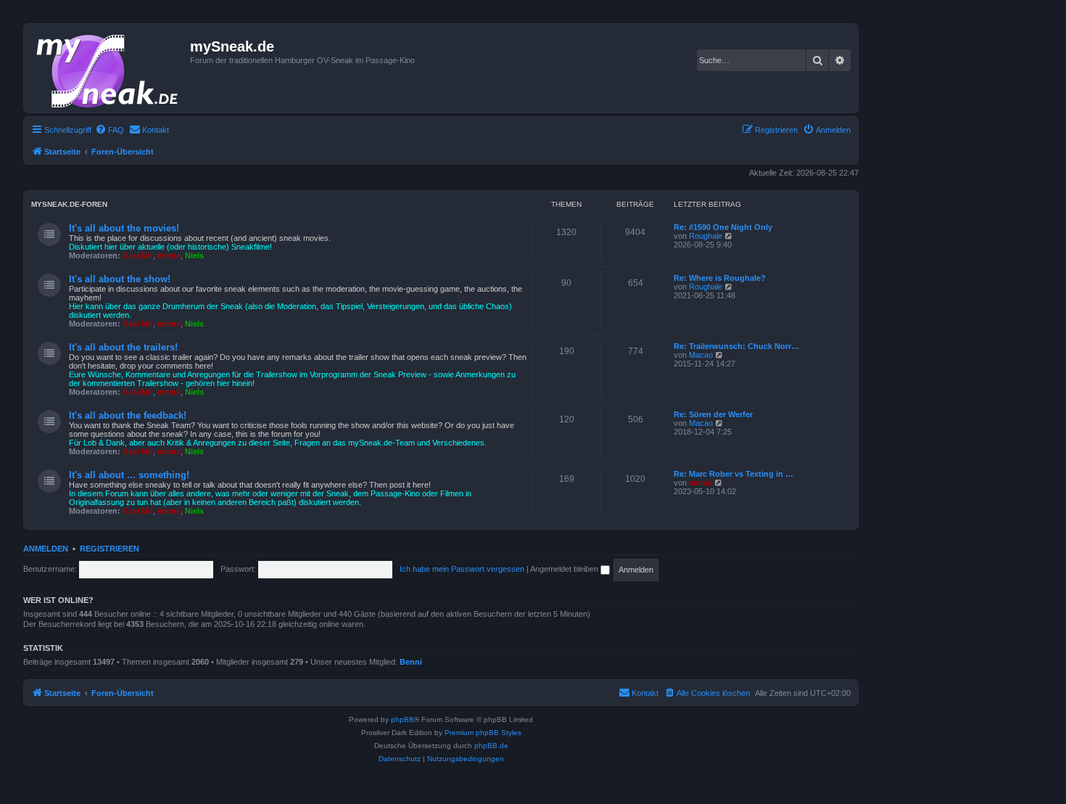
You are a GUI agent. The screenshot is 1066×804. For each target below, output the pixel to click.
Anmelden (45, 548)
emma (169, 255)
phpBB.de (491, 746)
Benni (411, 661)
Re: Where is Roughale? (720, 278)
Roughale (705, 235)
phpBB (402, 719)
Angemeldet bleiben (565, 569)
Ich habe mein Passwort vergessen (462, 569)
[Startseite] (109, 68)
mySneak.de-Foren (69, 204)
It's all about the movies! (124, 228)
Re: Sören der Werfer (713, 414)
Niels (194, 255)
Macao (701, 354)
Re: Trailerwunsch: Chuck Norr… (736, 346)
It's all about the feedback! (127, 415)
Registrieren (109, 548)
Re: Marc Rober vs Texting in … (733, 473)
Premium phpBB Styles (483, 733)
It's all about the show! (119, 279)
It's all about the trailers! (123, 347)
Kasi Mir (138, 255)
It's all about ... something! (129, 474)
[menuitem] (109, 130)
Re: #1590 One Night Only (723, 227)
